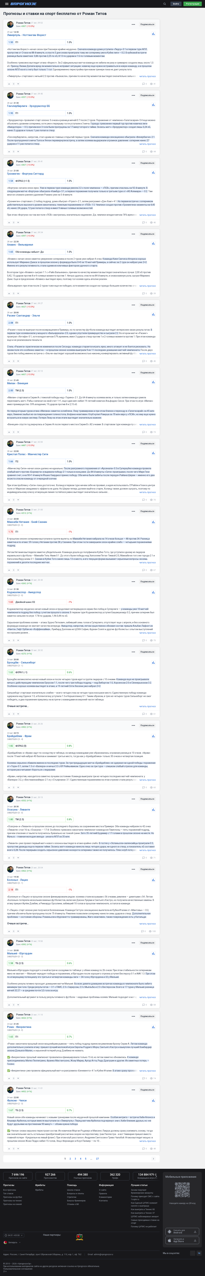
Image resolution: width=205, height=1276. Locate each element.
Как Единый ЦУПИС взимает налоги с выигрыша (144, 1204)
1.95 (10, 113)
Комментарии (105, 1197)
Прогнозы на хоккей (12, 1204)
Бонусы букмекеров (76, 1201)
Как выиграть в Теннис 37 (143, 1213)
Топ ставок (8, 1193)
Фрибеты (39, 1190)
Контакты (103, 1201)
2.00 (10, 390)
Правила (103, 1193)
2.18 (10, 889)
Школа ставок (73, 1190)
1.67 (10, 1110)
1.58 (10, 963)
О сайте (102, 1190)
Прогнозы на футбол (12, 1197)
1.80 (10, 819)
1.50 (10, 42)
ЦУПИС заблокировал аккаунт (145, 1216)
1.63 (10, 672)
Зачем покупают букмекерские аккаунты (142, 1191)
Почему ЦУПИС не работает (144, 1226)
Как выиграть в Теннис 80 (143, 1209)
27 (97, 1158)
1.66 (10, 461)
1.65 (10, 252)
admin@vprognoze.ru (103, 1254)
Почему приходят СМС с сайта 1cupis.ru (145, 1198)
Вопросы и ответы (75, 1193)
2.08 (10, 323)
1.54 (10, 181)
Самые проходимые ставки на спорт (145, 1221)
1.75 (10, 531)
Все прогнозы (9, 1190)
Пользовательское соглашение (17, 1269)
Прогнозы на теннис (12, 1201)
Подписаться (147, 24)
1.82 (10, 746)
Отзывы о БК (73, 1204)
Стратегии (71, 1197)
